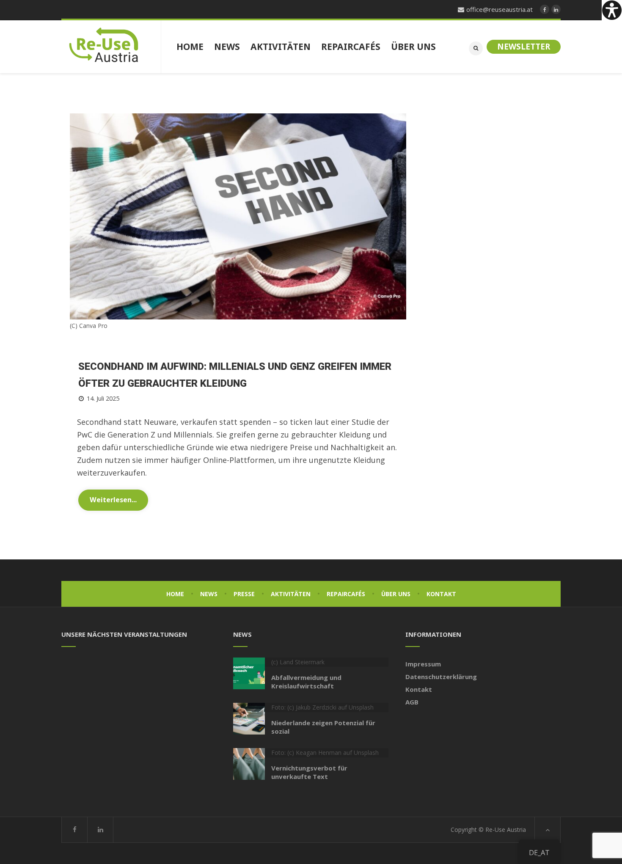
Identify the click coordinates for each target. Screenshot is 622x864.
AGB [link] (411, 702)
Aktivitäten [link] (291, 594)
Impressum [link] (423, 664)
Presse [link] (244, 594)
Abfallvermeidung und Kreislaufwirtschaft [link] (306, 681)
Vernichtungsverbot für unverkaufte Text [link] (309, 772)
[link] (612, 10)
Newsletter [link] (523, 46)
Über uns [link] (395, 594)
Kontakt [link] (441, 594)
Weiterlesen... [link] (113, 499)
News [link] (208, 594)
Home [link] (175, 594)
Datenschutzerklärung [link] (441, 676)
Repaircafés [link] (346, 594)
